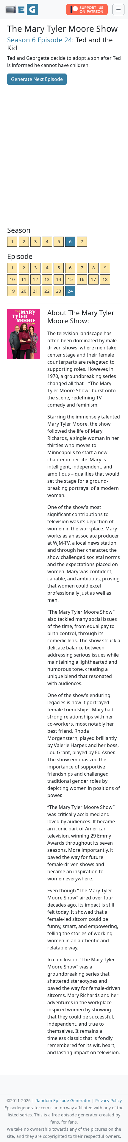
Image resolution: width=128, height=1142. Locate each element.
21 (35, 291)
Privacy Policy (108, 1100)
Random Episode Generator (62, 1100)
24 (70, 291)
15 (70, 279)
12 (35, 279)
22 (47, 291)
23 (58, 291)
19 (12, 291)
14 (58, 279)
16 (82, 279)
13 (47, 279)
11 (23, 279)
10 (12, 279)
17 (93, 279)
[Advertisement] (64, 156)
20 (23, 291)
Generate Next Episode (37, 79)
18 (105, 279)
